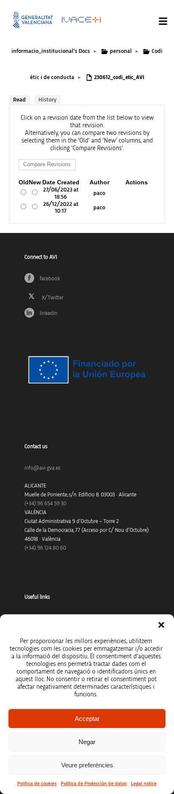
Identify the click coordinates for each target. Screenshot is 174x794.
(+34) (45, 504)
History (47, 100)
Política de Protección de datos (94, 783)
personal (121, 51)
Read (19, 100)
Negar (87, 741)
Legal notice (144, 783)
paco (99, 193)
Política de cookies (37, 783)
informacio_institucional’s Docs (50, 51)
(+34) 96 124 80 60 (45, 548)
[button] (161, 625)
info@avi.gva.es (42, 468)
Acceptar (87, 718)
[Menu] (163, 21)
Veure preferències (87, 765)
